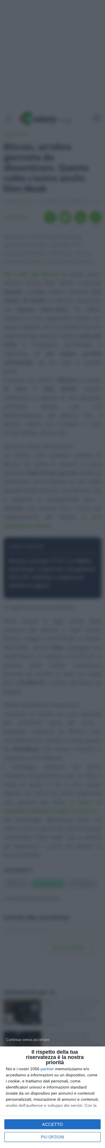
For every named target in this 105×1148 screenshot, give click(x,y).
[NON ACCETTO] (28, 1039)
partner (47, 1069)
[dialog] (52, 1097)
